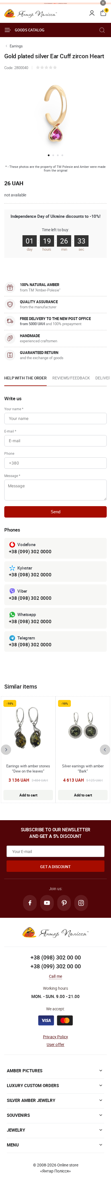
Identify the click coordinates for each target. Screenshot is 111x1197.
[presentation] (6, 750)
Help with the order (25, 378)
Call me (55, 976)
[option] (25, 379)
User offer (56, 1044)
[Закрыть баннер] (103, 3)
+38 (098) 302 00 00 (55, 957)
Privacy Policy (55, 1036)
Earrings (16, 46)
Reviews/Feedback (71, 378)
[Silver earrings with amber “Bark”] (83, 728)
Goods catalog (29, 30)
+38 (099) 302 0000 (30, 551)
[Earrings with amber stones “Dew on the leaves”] (28, 728)
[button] (48, 155)
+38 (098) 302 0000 (30, 574)
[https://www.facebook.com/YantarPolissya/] (30, 903)
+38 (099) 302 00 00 (55, 966)
